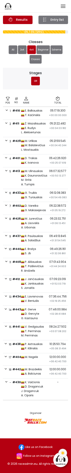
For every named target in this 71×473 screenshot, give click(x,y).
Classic (35, 59)
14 (10, 310)
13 (10, 297)
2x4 (22, 49)
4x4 (31, 49)
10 (10, 249)
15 (10, 327)
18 (10, 370)
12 (10, 279)
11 (10, 262)
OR (35, 81)
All (13, 49)
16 (10, 344)
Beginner (43, 49)
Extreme (56, 49)
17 (10, 357)
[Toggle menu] (63, 6)
